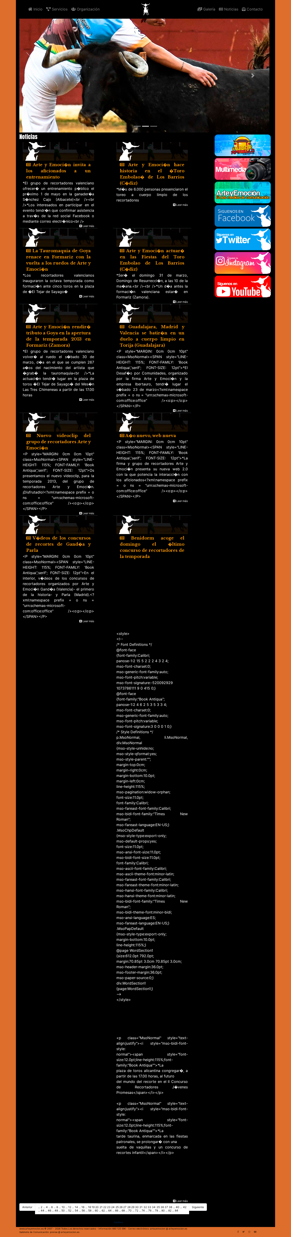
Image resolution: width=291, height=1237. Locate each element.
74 (143, 1210)
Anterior (27, 1207)
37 (166, 1207)
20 (97, 1207)
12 (69, 1207)
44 (42, 1210)
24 (113, 1207)
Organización (88, 9)
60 (96, 1210)
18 (89, 1207)
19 (93, 1207)
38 (170, 1207)
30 (137, 1207)
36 (162, 1207)
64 (110, 1210)
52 (69, 1210)
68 (123, 1210)
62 (103, 1210)
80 (163, 1210)
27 (124, 1207)
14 (76, 1207)
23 (108, 1207)
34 (154, 1207)
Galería (208, 9)
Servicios (59, 9)
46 (49, 1210)
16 (82, 1207)
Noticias (230, 9)
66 (116, 1210)
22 (104, 1207)
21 (101, 1207)
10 (63, 1207)
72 (136, 1210)
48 (56, 1210)
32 (145, 1207)
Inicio (37, 9)
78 (156, 1210)
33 (149, 1207)
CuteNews (118, 1222)
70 (130, 1210)
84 (176, 1210)
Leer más (88, 226)
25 (117, 1207)
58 (89, 1210)
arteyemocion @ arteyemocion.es (168, 1228)
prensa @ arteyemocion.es (64, 1232)
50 (63, 1210)
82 (169, 1210)
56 (83, 1210)
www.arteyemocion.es (31, 1228)
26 (121, 1207)
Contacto (254, 9)
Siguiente (198, 1207)
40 (177, 1207)
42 (184, 1207)
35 (158, 1207)
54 (76, 1210)
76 (149, 1210)
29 (132, 1207)
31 (141, 1207)
